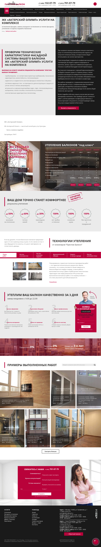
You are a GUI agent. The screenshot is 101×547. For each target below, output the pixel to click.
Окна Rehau (8, 521)
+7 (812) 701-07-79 (65, 524)
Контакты (18, 15)
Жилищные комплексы (49, 12)
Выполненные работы (32, 12)
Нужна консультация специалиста (54, 181)
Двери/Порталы (60, 9)
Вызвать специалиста (68, 108)
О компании (36, 517)
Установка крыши (51, 175)
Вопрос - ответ (36, 523)
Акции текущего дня (61, 12)
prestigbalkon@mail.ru (66, 513)
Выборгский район (11, 31)
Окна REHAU (68, 9)
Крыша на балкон (50, 9)
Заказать (73, 184)
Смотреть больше (50, 451)
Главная (12, 9)
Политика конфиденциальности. (31, 541)
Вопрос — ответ (92, 12)
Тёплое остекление (51, 155)
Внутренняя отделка (39, 9)
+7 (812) (66, 3)
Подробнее (53, 282)
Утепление (18, 9)
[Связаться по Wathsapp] (91, 4)
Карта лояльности (72, 12)
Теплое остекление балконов (80, 9)
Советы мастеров (83, 12)
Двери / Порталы (9, 519)
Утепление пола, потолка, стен (55, 157)
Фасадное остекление (28, 9)
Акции (34, 512)
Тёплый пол (49, 160)
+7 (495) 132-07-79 (65, 511)
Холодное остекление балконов (17, 12)
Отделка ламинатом (51, 167)
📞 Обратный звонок (74, 534)
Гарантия (12, 15)
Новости (34, 516)
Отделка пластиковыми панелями (56, 165)
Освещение (49, 162)
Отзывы (40, 12)
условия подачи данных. (89, 329)
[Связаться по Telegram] (88, 4)
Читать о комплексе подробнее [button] (14, 130)
